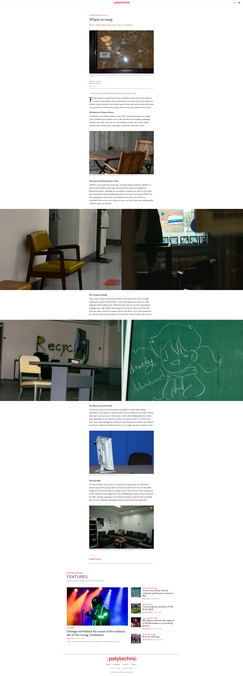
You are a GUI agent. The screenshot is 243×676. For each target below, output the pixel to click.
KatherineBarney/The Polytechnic (144, 175)
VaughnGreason (95, 81)
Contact (126, 664)
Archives (116, 664)
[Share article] (239, 2)
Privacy (134, 664)
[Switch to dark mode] (235, 2)
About (108, 664)
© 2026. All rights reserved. (121, 672)
